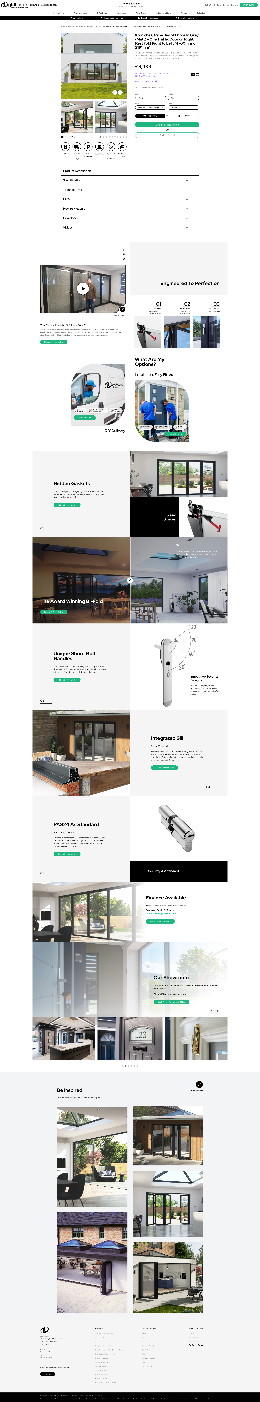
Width (137, 94)
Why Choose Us (147, 1338)
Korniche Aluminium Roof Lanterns (105, 1382)
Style (137, 103)
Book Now (47, 1374)
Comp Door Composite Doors (104, 1346)
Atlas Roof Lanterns (101, 1378)
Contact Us (192, 1334)
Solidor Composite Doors (103, 1342)
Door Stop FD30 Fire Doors (103, 1338)
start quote (248, 5)
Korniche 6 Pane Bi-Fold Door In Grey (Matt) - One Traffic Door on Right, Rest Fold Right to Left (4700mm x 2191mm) (138, 26)
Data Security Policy (148, 1366)
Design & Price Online (167, 124)
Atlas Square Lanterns (101, 1374)
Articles (144, 1334)
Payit (143, 1354)
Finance (144, 1342)
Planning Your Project (148, 1350)
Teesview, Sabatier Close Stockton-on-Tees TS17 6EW (51, 1341)
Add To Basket (167, 135)
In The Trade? (210, 5)
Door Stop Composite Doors (104, 1334)
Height (170, 94)
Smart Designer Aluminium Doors (105, 1354)
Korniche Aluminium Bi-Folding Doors (80, 26)
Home (63, 26)
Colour (170, 103)
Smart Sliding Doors (101, 1370)
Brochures (234, 5)
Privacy (144, 1362)
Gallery (219, 5)
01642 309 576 (193, 1341)
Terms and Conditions (148, 1358)
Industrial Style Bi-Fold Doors (104, 1366)
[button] (83, 289)
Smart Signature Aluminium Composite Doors (109, 1350)
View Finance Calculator (160, 921)
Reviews (226, 5)
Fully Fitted (185, 116)
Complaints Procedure (148, 1346)
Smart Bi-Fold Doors (101, 1358)
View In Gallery (69, 137)
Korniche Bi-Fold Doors (102, 1362)
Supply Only (152, 116)
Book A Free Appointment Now (171, 1002)
